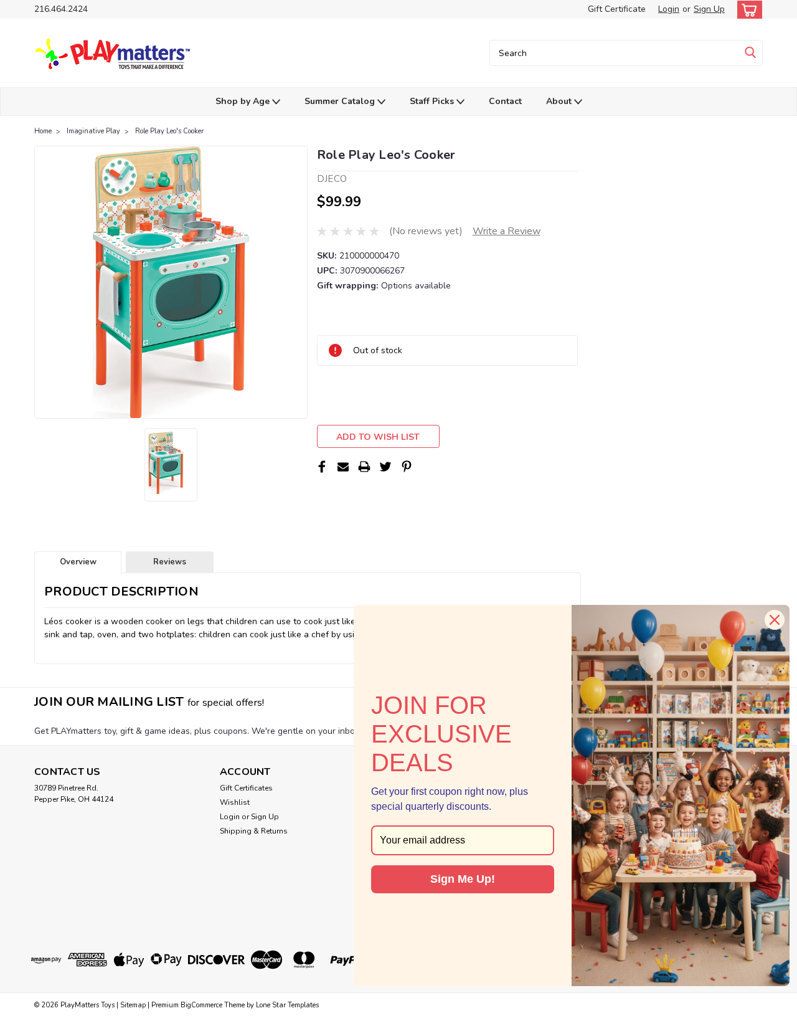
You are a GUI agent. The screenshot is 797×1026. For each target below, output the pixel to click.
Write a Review (506, 231)
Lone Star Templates (287, 1005)
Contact (505, 101)
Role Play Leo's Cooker (169, 131)
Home (43, 131)
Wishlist (235, 802)
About (560, 101)
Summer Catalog (340, 101)
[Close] (775, 620)
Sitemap (133, 1005)
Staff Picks (433, 101)
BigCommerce (201, 1005)
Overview (78, 562)
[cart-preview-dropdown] (747, 10)
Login (668, 9)
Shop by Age (243, 101)
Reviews (169, 562)
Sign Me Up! (462, 879)
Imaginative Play (93, 131)
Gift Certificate (617, 9)
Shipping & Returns (254, 831)
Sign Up (709, 9)
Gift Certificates (246, 788)
